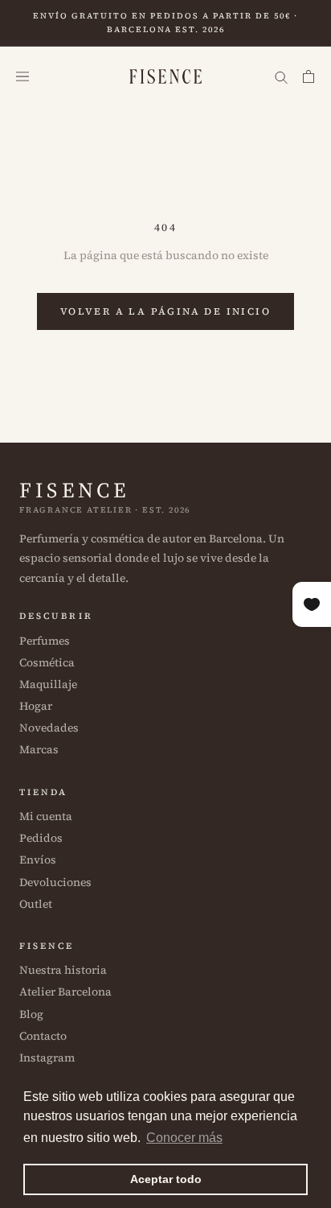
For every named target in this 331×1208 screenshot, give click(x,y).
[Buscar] (281, 77)
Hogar (35, 706)
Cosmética (47, 662)
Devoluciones (55, 882)
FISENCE (74, 490)
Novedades (49, 727)
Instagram (47, 1057)
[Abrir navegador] (22, 77)
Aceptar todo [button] (166, 1179)
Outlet (35, 904)
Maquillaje (48, 684)
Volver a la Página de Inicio (165, 311)
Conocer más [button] (184, 1137)
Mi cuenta (45, 816)
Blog (31, 1014)
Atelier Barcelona (65, 991)
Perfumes (44, 641)
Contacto (43, 1036)
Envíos (37, 859)
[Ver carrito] (308, 77)
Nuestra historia (63, 970)
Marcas (39, 749)
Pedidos (41, 838)
